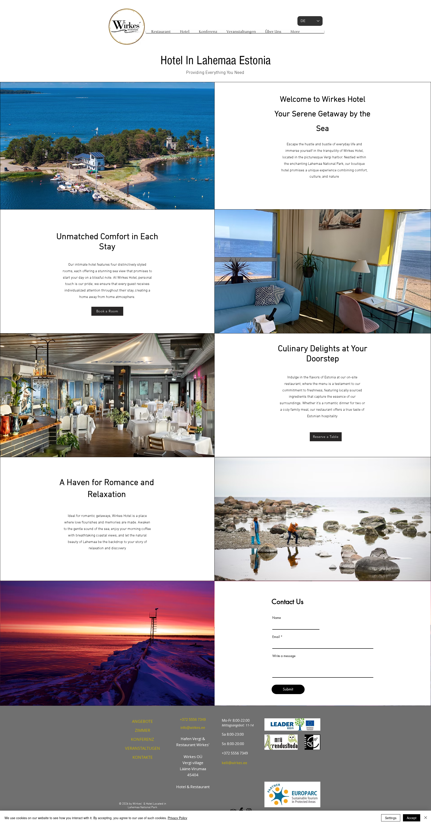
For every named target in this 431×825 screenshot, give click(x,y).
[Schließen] (425, 817)
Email (276, 636)
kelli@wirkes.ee (234, 762)
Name (276, 617)
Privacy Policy (177, 818)
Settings (390, 818)
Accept (411, 818)
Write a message (283, 655)
